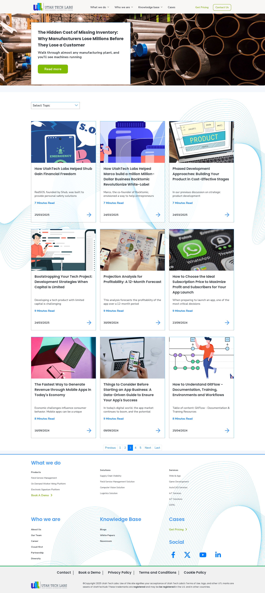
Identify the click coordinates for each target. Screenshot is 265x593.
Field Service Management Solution (117, 481)
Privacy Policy (120, 572)
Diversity (36, 558)
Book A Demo (40, 495)
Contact (64, 572)
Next (148, 448)
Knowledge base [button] (148, 7)
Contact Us (222, 7)
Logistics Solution (108, 493)
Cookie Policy (195, 572)
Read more (52, 69)
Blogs (103, 529)
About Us (36, 529)
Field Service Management (44, 477)
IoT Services (175, 493)
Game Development (179, 481)
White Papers (107, 535)
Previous (110, 448)
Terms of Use (193, 583)
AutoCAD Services (178, 487)
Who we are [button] (122, 7)
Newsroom (106, 541)
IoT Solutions (175, 499)
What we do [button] (98, 7)
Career (34, 541)
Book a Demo (89, 572)
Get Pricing (202, 7)
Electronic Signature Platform (45, 489)
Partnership (37, 552)
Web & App (175, 475)
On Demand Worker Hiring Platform (48, 483)
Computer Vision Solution (112, 487)
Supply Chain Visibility (110, 475)
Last (157, 448)
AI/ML (172, 504)
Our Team (36, 535)
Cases (171, 7)
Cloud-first (37, 546)
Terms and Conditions (157, 572)
